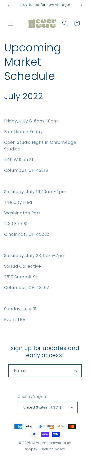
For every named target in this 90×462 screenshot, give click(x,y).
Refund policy (53, 449)
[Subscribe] (75, 370)
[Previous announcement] (8, 5)
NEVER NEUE (41, 443)
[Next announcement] (81, 5)
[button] (11, 23)
